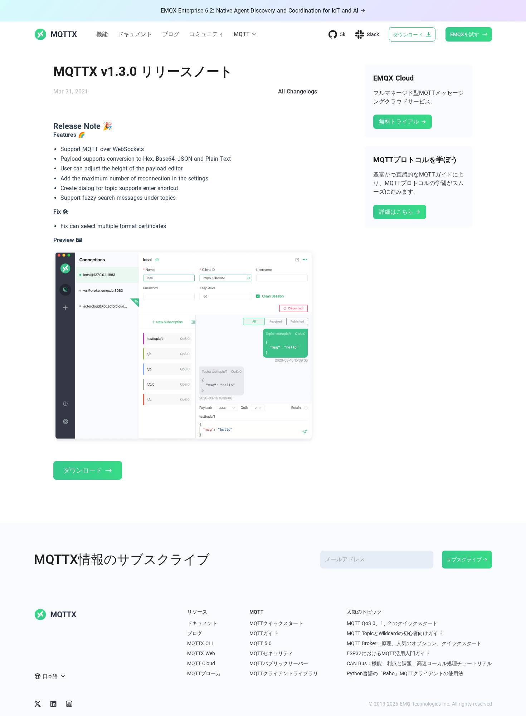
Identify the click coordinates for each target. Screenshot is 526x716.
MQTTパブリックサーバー (278, 663)
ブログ (170, 34)
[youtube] (69, 703)
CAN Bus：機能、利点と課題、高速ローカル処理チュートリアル (419, 663)
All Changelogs (297, 91)
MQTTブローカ (204, 673)
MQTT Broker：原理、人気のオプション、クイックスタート (414, 643)
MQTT (242, 34)
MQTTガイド (263, 633)
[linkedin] (53, 703)
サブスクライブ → (467, 559)
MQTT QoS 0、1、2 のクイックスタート (392, 623)
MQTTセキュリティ (271, 653)
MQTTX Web (201, 653)
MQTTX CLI (200, 643)
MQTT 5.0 (260, 643)
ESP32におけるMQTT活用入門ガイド (388, 653)
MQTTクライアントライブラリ (283, 673)
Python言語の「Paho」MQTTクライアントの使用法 (405, 673)
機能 (102, 34)
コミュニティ (206, 34)
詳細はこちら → (399, 211)
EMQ (405, 704)
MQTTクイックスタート (276, 623)
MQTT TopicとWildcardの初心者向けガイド (395, 633)
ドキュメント (135, 34)
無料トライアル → (402, 121)
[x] (37, 703)
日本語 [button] (50, 676)
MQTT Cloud (201, 663)
